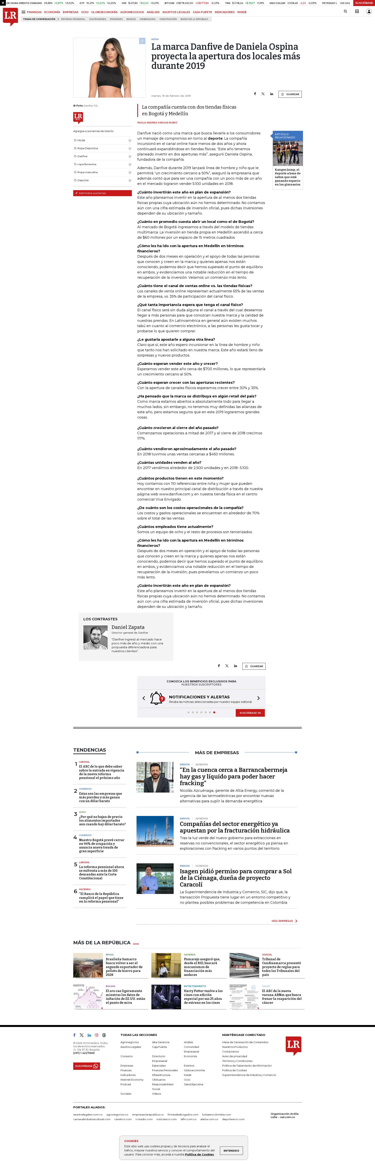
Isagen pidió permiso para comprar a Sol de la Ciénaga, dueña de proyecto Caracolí (236, 878)
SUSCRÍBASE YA (250, 712)
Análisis (188, 1042)
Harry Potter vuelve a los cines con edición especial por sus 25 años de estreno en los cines (203, 997)
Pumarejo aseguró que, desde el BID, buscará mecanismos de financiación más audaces (202, 967)
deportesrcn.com (233, 1119)
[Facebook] (255, 94)
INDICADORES (225, 12)
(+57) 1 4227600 (84, 1052)
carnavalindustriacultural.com (91, 1119)
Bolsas (110, 986)
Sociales (126, 1093)
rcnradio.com (144, 1119)
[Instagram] (98, 1035)
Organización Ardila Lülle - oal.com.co (285, 1115)
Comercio (85, 788)
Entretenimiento (195, 986)
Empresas (127, 1065)
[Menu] (24, 12)
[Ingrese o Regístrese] (369, 11)
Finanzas (126, 1070)
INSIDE (242, 12)
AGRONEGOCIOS (132, 12)
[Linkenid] (91, 1035)
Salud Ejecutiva (193, 1084)
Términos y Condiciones (237, 1060)
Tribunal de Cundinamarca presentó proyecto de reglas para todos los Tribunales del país (281, 967)
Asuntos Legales (131, 1046)
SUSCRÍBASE (364, 3)
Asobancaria (148, 19)
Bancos (131, 19)
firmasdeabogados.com (183, 1114)
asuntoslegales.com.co (88, 1114)
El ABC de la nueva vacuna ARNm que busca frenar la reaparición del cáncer (282, 997)
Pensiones (116, 19)
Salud (266, 986)
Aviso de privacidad (234, 1056)
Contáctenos (230, 1051)
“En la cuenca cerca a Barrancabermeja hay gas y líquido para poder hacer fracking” (234, 776)
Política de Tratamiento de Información (247, 1065)
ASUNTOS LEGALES (176, 12)
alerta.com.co (209, 1119)
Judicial (267, 954)
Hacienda (85, 889)
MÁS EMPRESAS (282, 920)
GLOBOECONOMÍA (104, 12)
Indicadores (128, 1074)
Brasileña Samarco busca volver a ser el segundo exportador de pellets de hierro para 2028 (124, 967)
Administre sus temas (92, 193)
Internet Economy (132, 1079)
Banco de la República (194, 19)
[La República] (10, 17)
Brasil (110, 954)
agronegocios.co (117, 1114)
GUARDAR (292, 94)
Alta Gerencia (160, 1042)
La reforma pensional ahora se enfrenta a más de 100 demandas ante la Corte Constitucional (101, 872)
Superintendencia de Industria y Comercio (249, 1074)
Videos (156, 1093)
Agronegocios (130, 1042)
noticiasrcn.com (166, 1119)
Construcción (168, 19)
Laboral (84, 762)
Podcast (126, 1084)
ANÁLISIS (153, 12)
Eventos (189, 1065)
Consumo (127, 1056)
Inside (187, 1074)
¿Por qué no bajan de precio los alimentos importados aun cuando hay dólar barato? (102, 820)
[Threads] (105, 1035)
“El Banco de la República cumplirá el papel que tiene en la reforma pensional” (101, 897)
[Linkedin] (271, 94)
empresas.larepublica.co (148, 1114)
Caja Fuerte (159, 1046)
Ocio (187, 1079)
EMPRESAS (70, 12)
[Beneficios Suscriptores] (357, 11)
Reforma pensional (73, 19)
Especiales (159, 1065)
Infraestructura (161, 1074)
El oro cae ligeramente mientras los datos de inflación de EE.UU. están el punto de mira (125, 997)
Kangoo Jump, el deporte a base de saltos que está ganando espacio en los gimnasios (288, 177)
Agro (82, 812)
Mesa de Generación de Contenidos (245, 1042)
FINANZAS (34, 12)
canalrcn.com (123, 1119)
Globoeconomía (194, 1070)
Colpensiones (97, 19)
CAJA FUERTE (202, 12)
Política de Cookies (199, 1154)
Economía (190, 1056)
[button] (142, 699)
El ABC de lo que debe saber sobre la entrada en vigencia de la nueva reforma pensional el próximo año (101, 772)
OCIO (84, 12)
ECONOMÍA (52, 12)
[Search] (345, 11)
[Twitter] (263, 94)
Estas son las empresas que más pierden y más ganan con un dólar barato (100, 797)
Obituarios (158, 1079)
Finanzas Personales (165, 1070)
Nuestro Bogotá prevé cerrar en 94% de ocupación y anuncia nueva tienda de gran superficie (101, 845)
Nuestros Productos (234, 1046)
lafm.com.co (188, 1119)
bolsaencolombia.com (216, 1114)
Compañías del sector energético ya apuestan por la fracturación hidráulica (235, 827)
